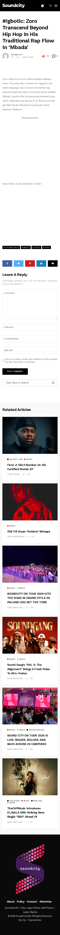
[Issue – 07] (30, 869)
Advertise (46, 901)
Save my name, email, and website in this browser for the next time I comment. (31, 360)
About (11, 901)
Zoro (47, 247)
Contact (32, 901)
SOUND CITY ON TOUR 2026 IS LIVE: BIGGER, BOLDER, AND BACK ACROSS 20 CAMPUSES (27, 740)
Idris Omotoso (15, 608)
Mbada (26, 247)
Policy (20, 901)
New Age (37, 801)
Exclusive (14, 801)
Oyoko (37, 247)
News (22, 588)
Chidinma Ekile (12, 247)
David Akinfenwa (15, 537)
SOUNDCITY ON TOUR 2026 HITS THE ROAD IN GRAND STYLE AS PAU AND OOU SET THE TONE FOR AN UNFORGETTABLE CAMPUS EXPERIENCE (29, 602)
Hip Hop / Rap (15, 459)
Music (29, 459)
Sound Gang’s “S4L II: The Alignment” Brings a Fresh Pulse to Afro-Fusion (28, 669)
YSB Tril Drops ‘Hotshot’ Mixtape (28, 531)
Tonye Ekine (13, 474)
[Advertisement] (30, 150)
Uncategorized (36, 730)
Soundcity (16, 55)
